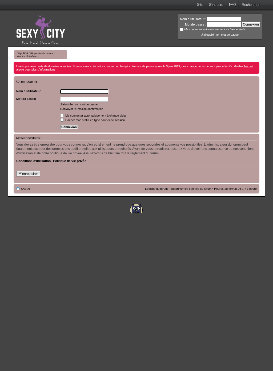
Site (200, 5)
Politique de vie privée (69, 161)
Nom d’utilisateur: (29, 91)
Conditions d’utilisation (33, 161)
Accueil (25, 189)
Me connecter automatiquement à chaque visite (95, 115)
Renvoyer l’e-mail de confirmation (81, 108)
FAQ (232, 5)
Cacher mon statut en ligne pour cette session (95, 120)
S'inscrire (216, 5)
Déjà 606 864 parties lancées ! (36, 54)
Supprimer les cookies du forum (190, 188)
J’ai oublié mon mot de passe (220, 34)
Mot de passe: (26, 98)
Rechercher (250, 5)
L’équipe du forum (156, 188)
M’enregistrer (28, 174)
